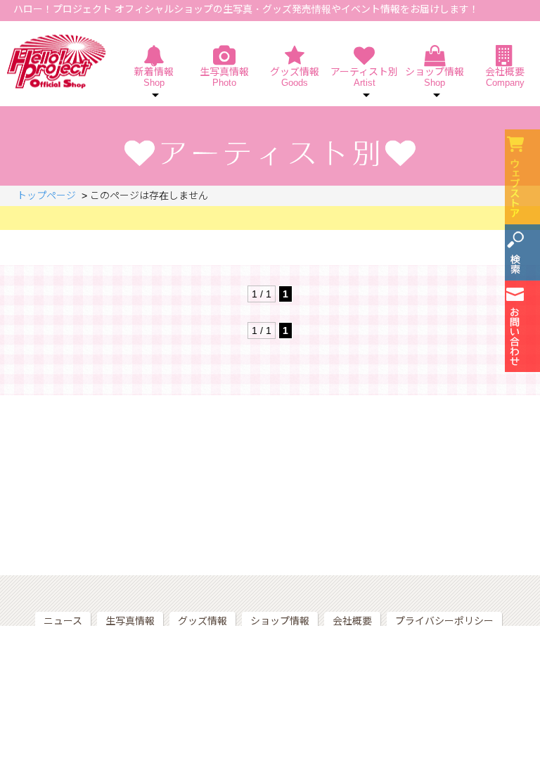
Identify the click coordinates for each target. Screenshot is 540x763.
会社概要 (505, 77)
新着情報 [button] (154, 77)
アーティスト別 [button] (364, 77)
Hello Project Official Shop (57, 61)
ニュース (63, 621)
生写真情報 (224, 77)
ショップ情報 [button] (434, 77)
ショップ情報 (279, 621)
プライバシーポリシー (444, 621)
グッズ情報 (294, 77)
